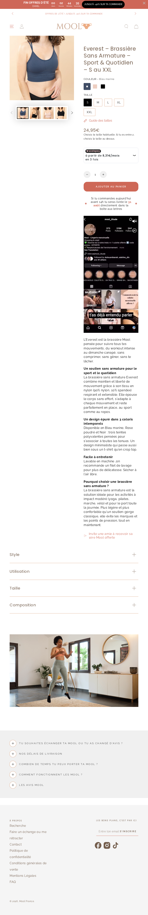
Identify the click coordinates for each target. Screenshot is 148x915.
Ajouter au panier (111, 186)
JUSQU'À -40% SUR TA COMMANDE (103, 4)
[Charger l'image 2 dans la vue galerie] (35, 113)
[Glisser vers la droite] (135, 13)
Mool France (26, 901)
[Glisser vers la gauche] (13, 13)
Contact (16, 844)
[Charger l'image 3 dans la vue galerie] (48, 113)
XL (119, 102)
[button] (126, 26)
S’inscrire (128, 831)
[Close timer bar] (144, 3)
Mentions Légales (23, 876)
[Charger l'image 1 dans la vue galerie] (23, 113)
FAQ (13, 882)
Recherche (18, 826)
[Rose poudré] (95, 86)
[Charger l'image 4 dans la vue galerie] (61, 113)
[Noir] (102, 86)
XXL (89, 112)
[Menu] (12, 26)
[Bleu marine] (87, 86)
